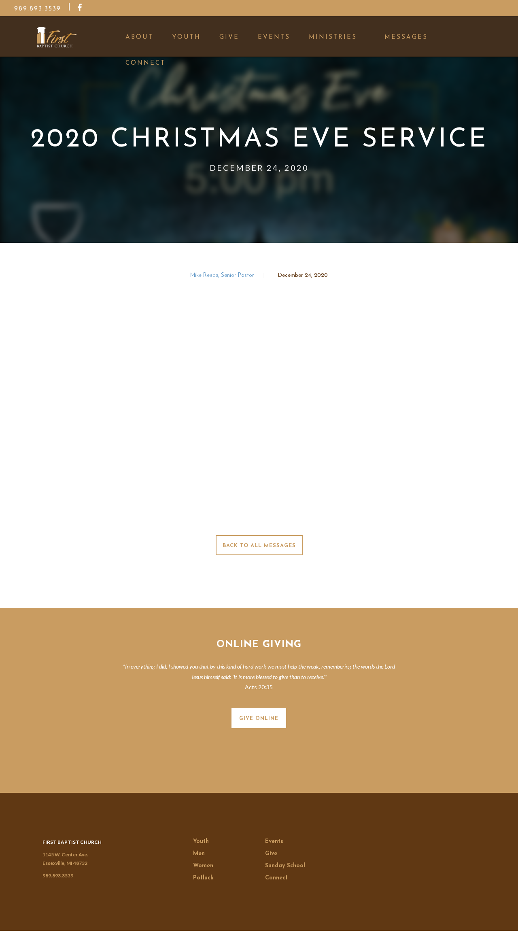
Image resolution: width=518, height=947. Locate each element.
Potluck (203, 878)
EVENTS (274, 37)
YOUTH (186, 37)
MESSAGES (406, 37)
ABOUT (139, 37)
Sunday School (285, 866)
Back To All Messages (259, 545)
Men (199, 854)
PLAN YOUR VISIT (453, 936)
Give (271, 854)
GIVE (229, 37)
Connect (276, 878)
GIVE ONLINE (258, 718)
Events (274, 842)
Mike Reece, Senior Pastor (223, 275)
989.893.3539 (57, 876)
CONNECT (145, 63)
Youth (201, 842)
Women (203, 866)
